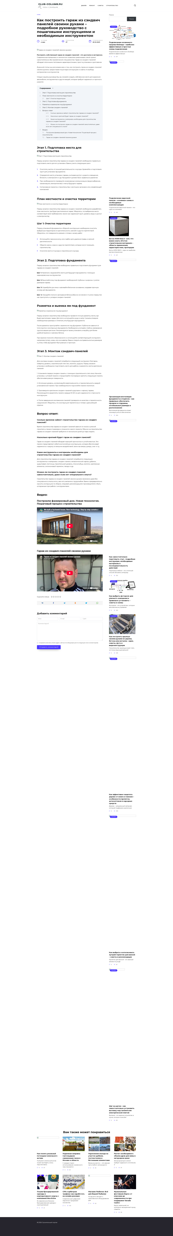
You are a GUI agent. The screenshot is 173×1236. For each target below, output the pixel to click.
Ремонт (92, 5)
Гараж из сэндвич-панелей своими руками (61, 137)
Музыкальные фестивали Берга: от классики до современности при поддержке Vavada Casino (123, 1197)
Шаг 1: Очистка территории (55, 98)
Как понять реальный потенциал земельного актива (47, 1156)
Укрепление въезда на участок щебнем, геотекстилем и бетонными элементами (99, 1157)
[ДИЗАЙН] (116, 194)
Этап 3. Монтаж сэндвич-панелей (55, 107)
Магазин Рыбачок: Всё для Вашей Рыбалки (98, 1193)
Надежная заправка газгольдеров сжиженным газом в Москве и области (71, 1157)
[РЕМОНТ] (122, 39)
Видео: (45, 130)
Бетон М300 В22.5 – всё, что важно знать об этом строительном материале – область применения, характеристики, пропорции (121, 243)
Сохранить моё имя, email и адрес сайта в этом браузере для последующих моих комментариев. (68, 642)
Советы (100, 5)
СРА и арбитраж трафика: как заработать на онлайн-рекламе (74, 1194)
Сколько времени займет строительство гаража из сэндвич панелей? (75, 113)
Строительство (112, 5)
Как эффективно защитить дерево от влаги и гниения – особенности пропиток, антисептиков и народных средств (121, 799)
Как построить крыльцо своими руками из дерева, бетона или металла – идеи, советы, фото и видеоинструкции (121, 641)
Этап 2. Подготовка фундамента (54, 101)
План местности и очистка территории (57, 96)
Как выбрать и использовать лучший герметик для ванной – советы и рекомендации (122, 955)
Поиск (111, 15)
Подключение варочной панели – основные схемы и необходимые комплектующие (121, 201)
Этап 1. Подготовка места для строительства (59, 93)
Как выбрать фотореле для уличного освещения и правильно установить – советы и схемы (121, 599)
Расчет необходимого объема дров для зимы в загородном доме (125, 1156)
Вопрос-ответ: (47, 110)
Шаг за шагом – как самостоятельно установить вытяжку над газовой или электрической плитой (121, 1109)
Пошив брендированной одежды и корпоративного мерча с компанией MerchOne (48, 1195)
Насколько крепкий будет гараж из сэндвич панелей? (69, 116)
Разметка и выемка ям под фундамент (57, 104)
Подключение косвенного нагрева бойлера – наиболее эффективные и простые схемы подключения (121, 45)
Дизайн (83, 5)
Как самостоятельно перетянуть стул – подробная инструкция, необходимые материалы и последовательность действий (122, 562)
